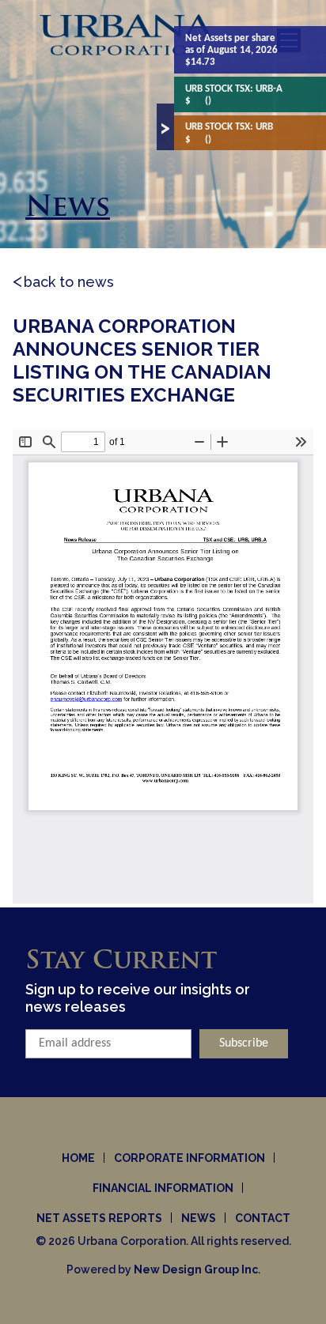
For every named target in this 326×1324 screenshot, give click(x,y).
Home (78, 1158)
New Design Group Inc (196, 1269)
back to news (69, 281)
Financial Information (163, 1188)
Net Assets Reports (99, 1218)
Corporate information (189, 1158)
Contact (262, 1218)
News (198, 1218)
